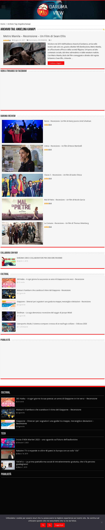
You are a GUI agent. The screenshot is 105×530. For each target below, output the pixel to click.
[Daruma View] (52, 9)
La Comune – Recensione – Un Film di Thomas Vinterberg (66, 223)
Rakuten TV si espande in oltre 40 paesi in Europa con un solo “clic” (47, 450)
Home (3, 24)
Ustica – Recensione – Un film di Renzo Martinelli (63, 146)
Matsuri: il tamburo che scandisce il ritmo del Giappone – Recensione (44, 290)
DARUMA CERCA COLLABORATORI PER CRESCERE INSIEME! (39, 258)
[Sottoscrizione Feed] (103, 29)
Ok (43, 525)
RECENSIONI (42, 40)
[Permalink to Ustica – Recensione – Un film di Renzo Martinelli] (22, 158)
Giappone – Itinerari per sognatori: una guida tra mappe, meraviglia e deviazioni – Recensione (54, 302)
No (50, 525)
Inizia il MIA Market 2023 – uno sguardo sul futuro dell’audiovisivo (47, 439)
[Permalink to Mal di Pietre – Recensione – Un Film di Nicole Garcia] (22, 209)
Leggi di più (59, 525)
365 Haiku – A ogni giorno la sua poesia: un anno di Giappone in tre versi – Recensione (50, 279)
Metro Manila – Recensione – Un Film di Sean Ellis (34, 36)
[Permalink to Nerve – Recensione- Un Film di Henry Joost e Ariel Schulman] (22, 131)
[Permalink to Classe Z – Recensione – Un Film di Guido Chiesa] (22, 185)
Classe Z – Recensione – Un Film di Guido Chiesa (63, 175)
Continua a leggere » (56, 63)
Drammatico (33, 40)
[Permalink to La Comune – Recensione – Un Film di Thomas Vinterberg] (22, 233)
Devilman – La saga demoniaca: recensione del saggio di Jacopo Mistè (44, 313)
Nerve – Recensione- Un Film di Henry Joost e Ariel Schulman (67, 121)
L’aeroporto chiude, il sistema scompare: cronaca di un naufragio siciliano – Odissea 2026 (52, 324)
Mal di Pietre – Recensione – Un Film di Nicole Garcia (64, 200)
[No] (101, 522)
